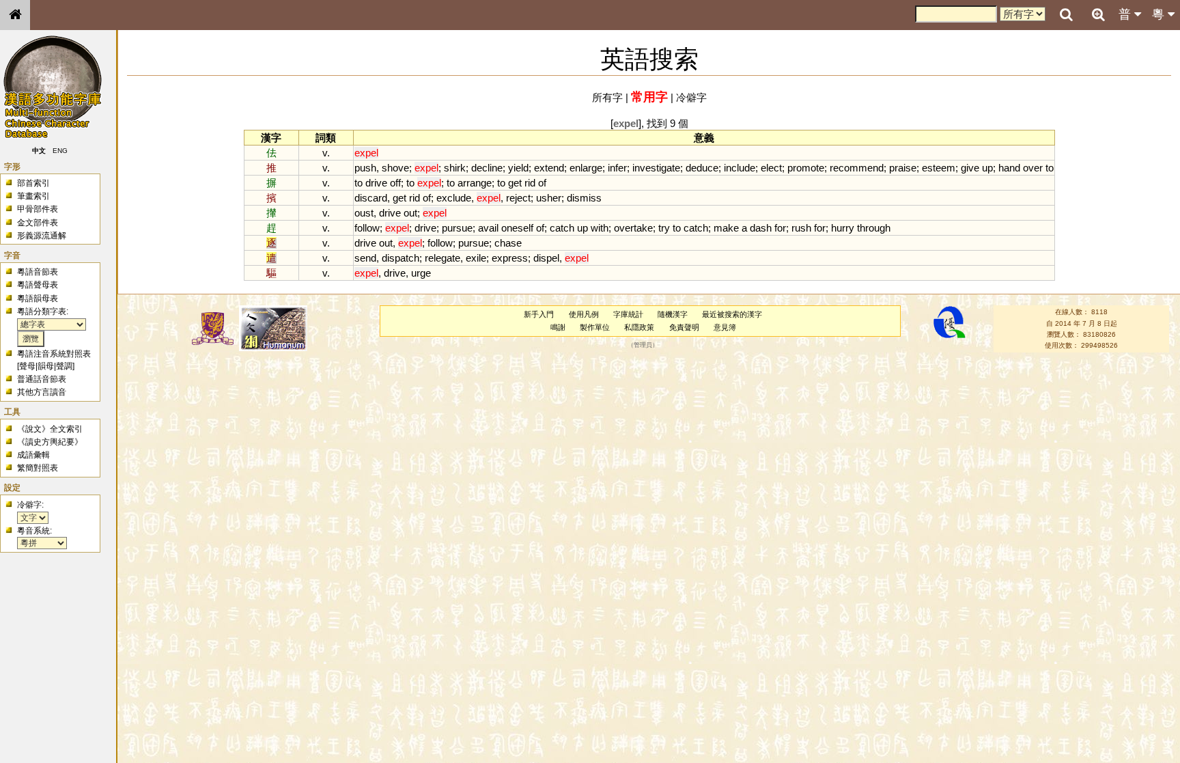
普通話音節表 (41, 379)
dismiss (584, 198)
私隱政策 (639, 327)
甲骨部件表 (37, 209)
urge (421, 273)
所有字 (607, 97)
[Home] (15, 15)
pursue (457, 228)
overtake (633, 228)
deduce (702, 168)
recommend (857, 168)
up (987, 168)
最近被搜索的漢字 (732, 314)
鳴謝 (557, 327)
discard (370, 198)
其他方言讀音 (41, 392)
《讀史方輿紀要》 (50, 442)
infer (617, 168)
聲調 (64, 366)
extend (549, 168)
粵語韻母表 (37, 298)
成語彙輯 (33, 455)
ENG (60, 150)
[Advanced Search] (1098, 14)
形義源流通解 (41, 235)
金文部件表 (37, 222)
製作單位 (595, 327)
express (510, 258)
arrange (475, 183)
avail (488, 228)
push (365, 168)
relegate (442, 258)
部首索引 (33, 183)
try (664, 228)
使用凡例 (584, 314)
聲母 (27, 366)
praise (902, 168)
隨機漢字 (673, 314)
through (873, 228)
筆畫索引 (33, 196)
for (780, 228)
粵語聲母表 (37, 285)
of (542, 183)
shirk (455, 168)
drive (376, 183)
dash (761, 228)
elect (771, 168)
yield (518, 168)
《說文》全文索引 (50, 429)
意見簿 (725, 327)
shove (395, 168)
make (726, 228)
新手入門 (539, 314)
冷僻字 (691, 97)
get (515, 183)
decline (487, 168)
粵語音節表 (37, 272)
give (970, 168)
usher (548, 198)
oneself (517, 228)
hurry (842, 228)
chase (508, 243)
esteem (938, 168)
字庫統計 (628, 314)
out (410, 213)
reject (518, 198)
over (1033, 168)
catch (562, 228)
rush (801, 228)
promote (805, 168)
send (365, 258)
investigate (656, 168)
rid (529, 183)
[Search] (1066, 15)
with (599, 228)
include (739, 168)
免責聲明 (684, 327)
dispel (546, 258)
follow (367, 228)
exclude (453, 198)
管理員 (643, 345)
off (395, 183)
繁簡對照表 (37, 468)
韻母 (46, 366)
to (1049, 168)
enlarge (586, 168)
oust (364, 213)
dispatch (400, 258)
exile (476, 258)
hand (1009, 168)
